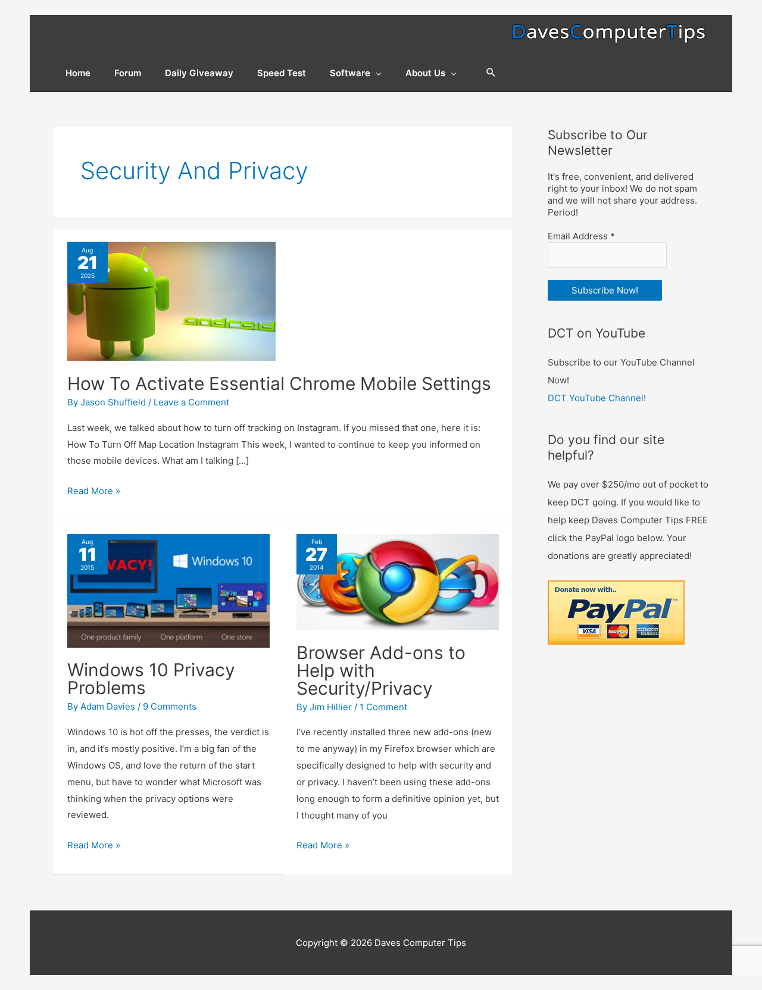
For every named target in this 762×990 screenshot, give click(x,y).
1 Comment (383, 707)
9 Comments (169, 706)
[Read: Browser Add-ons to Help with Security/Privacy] (397, 580)
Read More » (93, 492)
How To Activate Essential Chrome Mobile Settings (279, 383)
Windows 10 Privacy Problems (151, 678)
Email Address (581, 236)
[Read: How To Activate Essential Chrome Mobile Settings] (171, 301)
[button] (491, 73)
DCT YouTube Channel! (597, 398)
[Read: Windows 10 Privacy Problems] (168, 589)
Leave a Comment (191, 402)
